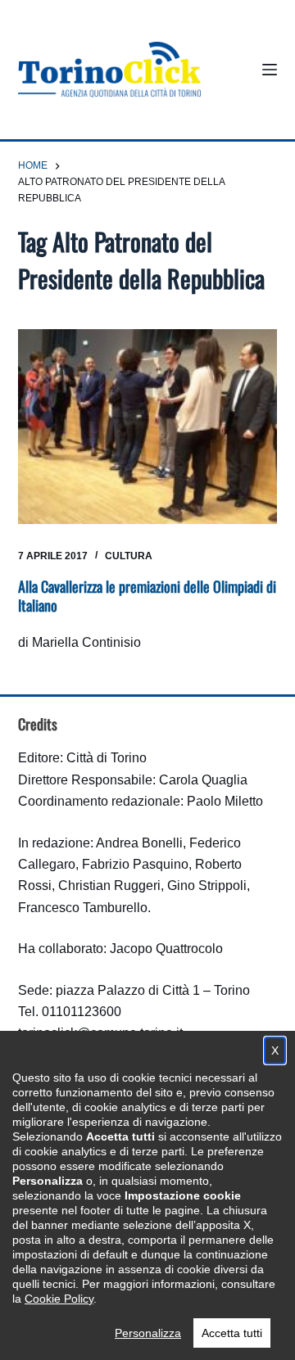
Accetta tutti (232, 1333)
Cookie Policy (59, 1298)
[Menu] (269, 69)
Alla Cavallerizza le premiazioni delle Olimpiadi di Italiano (147, 596)
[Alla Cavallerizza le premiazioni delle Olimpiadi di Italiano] (148, 426)
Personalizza (148, 1333)
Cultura (128, 556)
